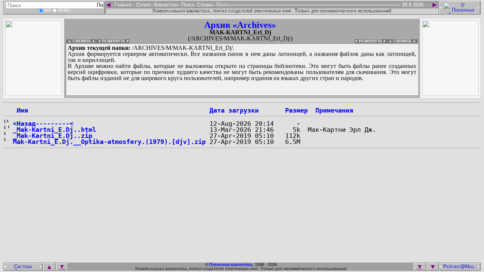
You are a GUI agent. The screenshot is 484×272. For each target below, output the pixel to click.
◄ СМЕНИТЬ (78, 41)
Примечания (334, 110)
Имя (20, 110)
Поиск (187, 4)
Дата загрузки (234, 110)
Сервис (143, 4)
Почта (222, 4)
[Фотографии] (33, 94)
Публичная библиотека (231, 264)
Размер (296, 110)
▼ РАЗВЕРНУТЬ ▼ (113, 41)
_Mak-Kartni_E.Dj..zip (52, 135)
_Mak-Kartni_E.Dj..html (54, 129)
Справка (204, 4)
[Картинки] (450, 94)
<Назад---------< (43, 123)
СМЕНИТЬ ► (405, 41)
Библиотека (165, 4)
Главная (123, 4)
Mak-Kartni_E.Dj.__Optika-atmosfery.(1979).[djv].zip (109, 141)
